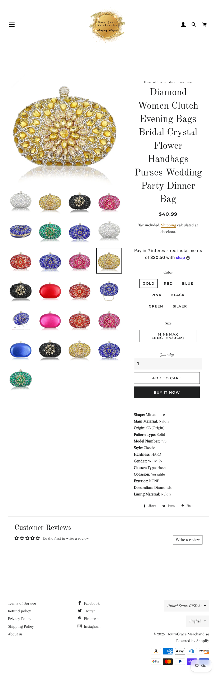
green (156, 306)
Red (168, 283)
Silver (180, 306)
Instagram (92, 626)
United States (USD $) (184, 605)
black (178, 295)
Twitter (89, 611)
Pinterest (90, 618)
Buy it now (167, 392)
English (195, 621)
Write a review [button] (188, 539)
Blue (187, 283)
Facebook (91, 603)
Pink (156, 295)
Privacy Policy (19, 618)
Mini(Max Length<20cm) (168, 336)
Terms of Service (22, 603)
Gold (149, 283)
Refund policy (19, 611)
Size (168, 323)
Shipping (168, 225)
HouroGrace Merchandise (187, 634)
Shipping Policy (21, 626)
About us (15, 634)
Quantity (167, 354)
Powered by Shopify (192, 640)
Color (168, 272)
